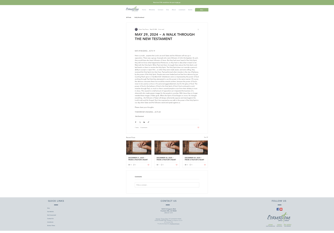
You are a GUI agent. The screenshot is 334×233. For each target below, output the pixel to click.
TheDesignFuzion (174, 223)
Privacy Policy (164, 219)
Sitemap (158, 219)
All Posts (128, 17)
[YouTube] (281, 209)
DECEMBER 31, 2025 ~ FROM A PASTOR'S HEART (138, 159)
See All (206, 137)
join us (178, 2)
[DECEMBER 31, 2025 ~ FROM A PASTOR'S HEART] (138, 148)
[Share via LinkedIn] (144, 122)
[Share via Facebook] (135, 122)
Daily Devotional (139, 17)
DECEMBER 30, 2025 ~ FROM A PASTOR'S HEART (166, 159)
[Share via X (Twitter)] (140, 122)
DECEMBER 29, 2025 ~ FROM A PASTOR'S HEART (194, 159)
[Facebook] (278, 209)
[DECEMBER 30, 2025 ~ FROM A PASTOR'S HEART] (167, 148)
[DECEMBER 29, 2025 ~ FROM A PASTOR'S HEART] (195, 148)
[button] (190, 9)
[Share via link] (148, 122)
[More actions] (198, 29)
